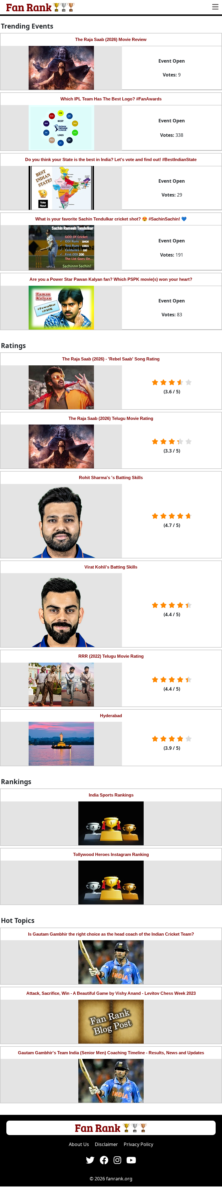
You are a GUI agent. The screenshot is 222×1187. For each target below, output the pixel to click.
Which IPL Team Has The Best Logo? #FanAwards (111, 98)
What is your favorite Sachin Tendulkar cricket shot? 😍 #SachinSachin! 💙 (111, 218)
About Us (79, 1144)
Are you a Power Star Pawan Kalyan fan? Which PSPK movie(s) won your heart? (110, 279)
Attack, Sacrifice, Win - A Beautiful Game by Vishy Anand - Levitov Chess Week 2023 (111, 993)
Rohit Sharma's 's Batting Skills (111, 477)
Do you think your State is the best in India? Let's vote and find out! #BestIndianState (111, 159)
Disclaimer (106, 1144)
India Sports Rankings (111, 794)
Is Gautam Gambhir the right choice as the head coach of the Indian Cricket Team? (111, 934)
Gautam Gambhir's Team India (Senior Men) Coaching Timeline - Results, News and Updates (111, 1052)
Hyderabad (111, 715)
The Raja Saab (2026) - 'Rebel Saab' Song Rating (111, 358)
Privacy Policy (138, 1144)
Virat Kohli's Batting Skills (110, 566)
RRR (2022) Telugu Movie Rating (111, 656)
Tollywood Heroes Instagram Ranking (111, 854)
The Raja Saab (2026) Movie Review (111, 39)
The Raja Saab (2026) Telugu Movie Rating (111, 418)
